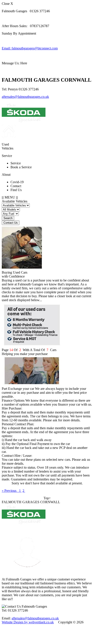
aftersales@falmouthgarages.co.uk (25, 96)
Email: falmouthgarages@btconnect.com (30, 48)
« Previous (10, 490)
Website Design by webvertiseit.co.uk (28, 622)
